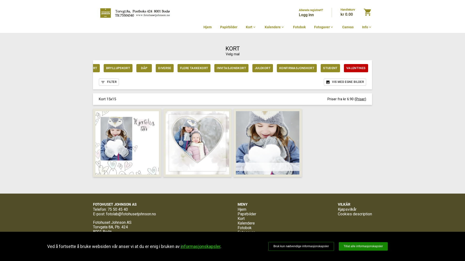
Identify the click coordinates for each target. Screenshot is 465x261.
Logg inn (306, 15)
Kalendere (275, 27)
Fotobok (299, 27)
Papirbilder (228, 27)
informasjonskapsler (200, 246)
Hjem (207, 27)
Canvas (348, 27)
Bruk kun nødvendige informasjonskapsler (301, 246)
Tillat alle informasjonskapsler (363, 246)
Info (367, 27)
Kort (251, 27)
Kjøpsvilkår (347, 209)
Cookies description (355, 214)
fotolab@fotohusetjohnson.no (131, 214)
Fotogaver (324, 27)
